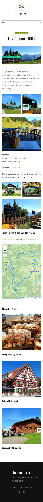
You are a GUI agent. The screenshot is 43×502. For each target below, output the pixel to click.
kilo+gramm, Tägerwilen (11, 354)
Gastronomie (21, 33)
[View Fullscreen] (5, 255)
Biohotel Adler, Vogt (10, 401)
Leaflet (26, 298)
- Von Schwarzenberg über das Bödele (19, 239)
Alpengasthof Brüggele (11, 447)
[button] (5, 247)
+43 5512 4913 (15, 168)
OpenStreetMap (36, 298)
